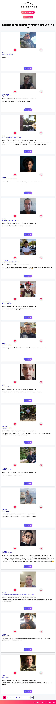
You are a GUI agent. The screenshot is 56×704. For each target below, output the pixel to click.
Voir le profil (28, 68)
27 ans (17, 262)
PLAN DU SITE (44, 702)
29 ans (19, 137)
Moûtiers (4, 345)
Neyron (4, 96)
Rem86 (4, 219)
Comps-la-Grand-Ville (8, 262)
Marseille (4, 303)
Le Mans (4, 386)
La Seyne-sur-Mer (7, 179)
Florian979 (5, 260)
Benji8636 (4, 426)
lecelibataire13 (6, 302)
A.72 (3, 385)
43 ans (9, 469)
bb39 (3, 675)
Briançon (4, 552)
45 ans (32, 594)
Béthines (4, 428)
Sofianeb (4, 177)
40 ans (16, 220)
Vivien (3, 53)
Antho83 (4, 509)
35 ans (9, 96)
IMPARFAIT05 (5, 551)
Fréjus (3, 511)
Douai (3, 635)
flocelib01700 (5, 94)
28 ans (15, 179)
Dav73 (3, 343)
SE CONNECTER (28, 17)
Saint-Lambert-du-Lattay (9, 137)
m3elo (3, 136)
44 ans (7, 677)
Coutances (5, 54)
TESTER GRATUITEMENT (28, 12)
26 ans (8, 511)
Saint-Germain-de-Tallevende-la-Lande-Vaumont (15, 594)
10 (32, 697)
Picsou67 (4, 468)
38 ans (11, 54)
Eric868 (4, 634)
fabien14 (4, 592)
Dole (3, 677)
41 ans (9, 345)
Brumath (4, 469)
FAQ (34, 702)
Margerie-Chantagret (7, 220)
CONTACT (52, 702)
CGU (37, 702)
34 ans (9, 428)
